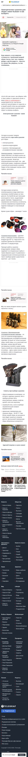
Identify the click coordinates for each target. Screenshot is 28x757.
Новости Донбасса (5, 529)
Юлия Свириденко (7, 672)
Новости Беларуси (5, 604)
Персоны (4, 638)
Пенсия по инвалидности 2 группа (7, 685)
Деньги (4, 547)
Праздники (18, 638)
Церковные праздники (19, 642)
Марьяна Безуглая (5, 668)
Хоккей (18, 554)
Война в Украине (6, 614)
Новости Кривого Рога (7, 525)
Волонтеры (5, 630)
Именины (19, 658)
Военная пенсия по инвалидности (7, 690)
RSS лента (5, 743)
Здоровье (18, 566)
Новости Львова (7, 517)
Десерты (18, 689)
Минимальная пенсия (6, 694)
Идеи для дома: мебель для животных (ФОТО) (18, 299)
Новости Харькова (5, 508)
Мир (2, 586)
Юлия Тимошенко (7, 665)
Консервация (20, 684)
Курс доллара (6, 558)
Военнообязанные (21, 626)
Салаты (18, 692)
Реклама (4, 727)
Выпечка (18, 681)
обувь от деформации (12, 100)
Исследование (20, 581)
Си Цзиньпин (6, 648)
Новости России (7, 595)
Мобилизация (19, 614)
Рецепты (17, 677)
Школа (18, 519)
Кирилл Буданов (7, 660)
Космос (4, 573)
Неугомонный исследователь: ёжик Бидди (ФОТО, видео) (18, 458)
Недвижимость (6, 553)
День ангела (19, 655)
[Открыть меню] (2, 2)
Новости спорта (20, 542)
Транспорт (5, 550)
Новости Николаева (5, 536)
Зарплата (19, 505)
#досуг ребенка (20, 469)
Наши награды (6, 730)
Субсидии (19, 513)
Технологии (5, 570)
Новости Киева (6, 505)
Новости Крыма (7, 533)
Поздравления (20, 609)
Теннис (18, 551)
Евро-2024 (19, 557)
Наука (3, 566)
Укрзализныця (6, 561)
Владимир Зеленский (5, 642)
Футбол (18, 546)
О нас (3, 716)
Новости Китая (6, 601)
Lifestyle (17, 586)
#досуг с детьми (10, 469)
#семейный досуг (21, 471)
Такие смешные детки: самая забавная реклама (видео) (18, 182)
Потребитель (20, 592)
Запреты (18, 653)
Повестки (19, 617)
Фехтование (19, 560)
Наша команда (6, 735)
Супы (17, 686)
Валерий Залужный (5, 656)
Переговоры (6, 624)
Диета (18, 575)
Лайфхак (18, 603)
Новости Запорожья (5, 521)
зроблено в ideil (5, 751)
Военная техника (7, 633)
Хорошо (21, 754)
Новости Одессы (7, 515)
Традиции (19, 650)
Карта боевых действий (6, 618)
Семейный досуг (13, 178)
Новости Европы (7, 590)
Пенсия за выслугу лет (5, 698)
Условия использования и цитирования (13, 724)
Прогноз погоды (20, 528)
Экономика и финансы (5, 543)
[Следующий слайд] (26, 5)
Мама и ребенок (20, 570)
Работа (18, 508)
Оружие (4, 627)
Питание (18, 573)
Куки (13, 754)
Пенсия (3, 677)
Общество (18, 502)
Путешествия (20, 598)
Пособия (18, 526)
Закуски (18, 694)
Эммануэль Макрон (5, 652)
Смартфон (5, 581)
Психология (19, 578)
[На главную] (14, 2)
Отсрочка (18, 623)
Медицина (19, 516)
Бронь (18, 620)
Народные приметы (19, 646)
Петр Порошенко (7, 662)
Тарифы (4, 556)
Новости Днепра (7, 512)
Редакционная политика (9, 722)
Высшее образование (20, 522)
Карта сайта (5, 738)
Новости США (6, 592)
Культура (18, 601)
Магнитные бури (21, 606)
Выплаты (18, 510)
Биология (5, 575)
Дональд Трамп (6, 646)
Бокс (17, 549)
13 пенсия (5, 681)
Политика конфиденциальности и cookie (13, 719)
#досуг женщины (10, 471)
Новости (4, 502)
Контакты (4, 732)
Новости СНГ (6, 598)
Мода (17, 595)
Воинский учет (20, 628)
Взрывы (4, 622)
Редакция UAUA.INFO (11, 17)
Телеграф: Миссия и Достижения (11, 741)
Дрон (3, 578)
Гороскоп (18, 590)
